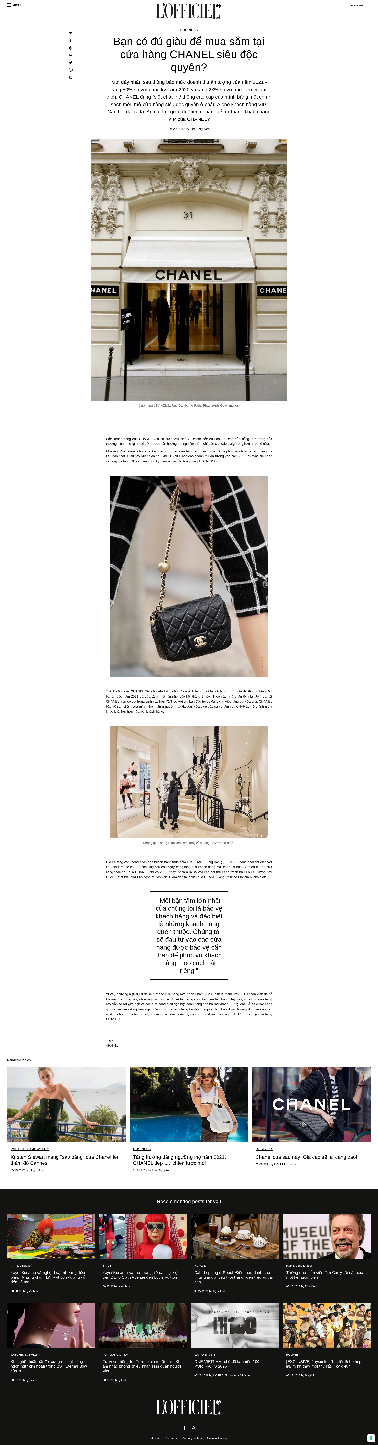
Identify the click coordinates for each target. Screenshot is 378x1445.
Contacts (170, 1438)
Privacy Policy (192, 1438)
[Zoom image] (189, 576)
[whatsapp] (71, 70)
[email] (71, 34)
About (155, 1438)
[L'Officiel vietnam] (189, 11)
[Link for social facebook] (185, 1429)
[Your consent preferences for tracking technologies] (371, 1438)
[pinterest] (71, 48)
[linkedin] (71, 55)
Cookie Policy (217, 1438)
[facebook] (71, 41)
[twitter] (71, 63)
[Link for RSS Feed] (193, 1428)
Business (189, 30)
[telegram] (71, 77)
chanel (112, 1045)
